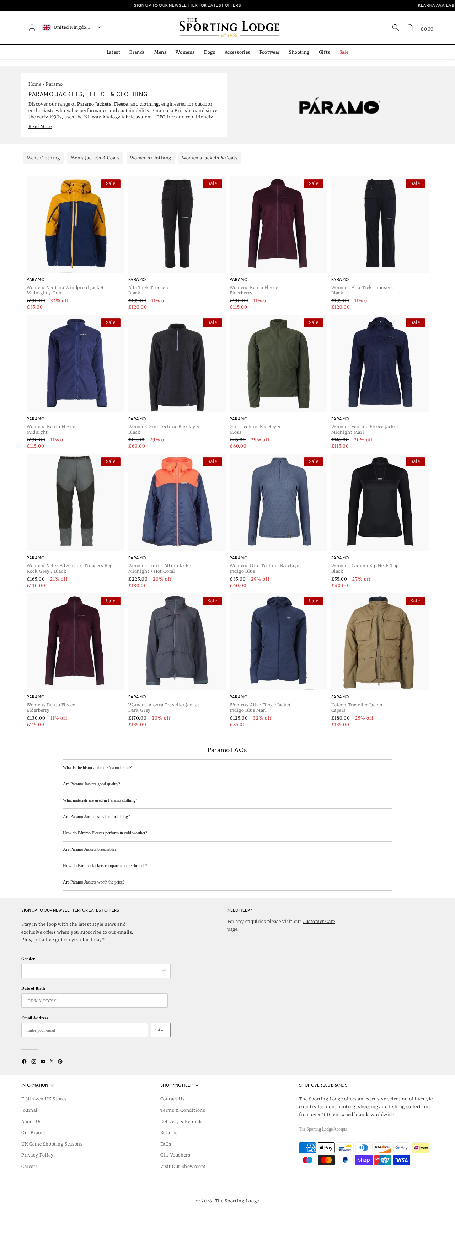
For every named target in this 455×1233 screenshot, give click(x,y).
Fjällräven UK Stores (44, 1098)
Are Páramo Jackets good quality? (91, 783)
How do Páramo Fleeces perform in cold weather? (105, 833)
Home (34, 84)
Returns (169, 1132)
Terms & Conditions (182, 1110)
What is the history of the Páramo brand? (97, 767)
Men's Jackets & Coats (95, 157)
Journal (29, 1110)
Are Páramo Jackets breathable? (89, 849)
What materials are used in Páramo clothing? (100, 800)
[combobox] (92, 971)
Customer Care (319, 921)
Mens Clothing (43, 157)
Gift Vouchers (175, 1155)
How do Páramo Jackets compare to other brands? (105, 865)
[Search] (396, 27)
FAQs (165, 1144)
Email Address (34, 1018)
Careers (29, 1166)
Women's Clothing (150, 157)
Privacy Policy (37, 1155)
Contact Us (172, 1098)
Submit (161, 1030)
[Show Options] (163, 971)
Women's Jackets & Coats (210, 157)
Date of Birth (33, 988)
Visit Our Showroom (183, 1166)
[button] (410, 27)
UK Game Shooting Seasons (51, 1144)
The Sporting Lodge (237, 1200)
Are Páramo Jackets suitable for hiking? (96, 816)
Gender (28, 959)
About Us (31, 1121)
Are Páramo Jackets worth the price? (93, 882)
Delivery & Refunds (181, 1121)
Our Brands (33, 1132)
